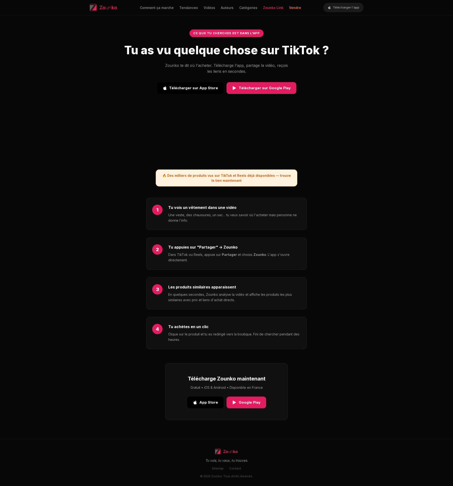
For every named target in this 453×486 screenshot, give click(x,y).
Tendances (188, 8)
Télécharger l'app (346, 7)
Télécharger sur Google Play (265, 88)
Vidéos (209, 8)
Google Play (249, 402)
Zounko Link (273, 8)
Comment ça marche (157, 8)
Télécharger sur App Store (193, 88)
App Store (208, 402)
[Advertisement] (226, 136)
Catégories (248, 8)
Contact (235, 468)
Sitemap (218, 468)
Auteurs (227, 8)
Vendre (295, 8)
